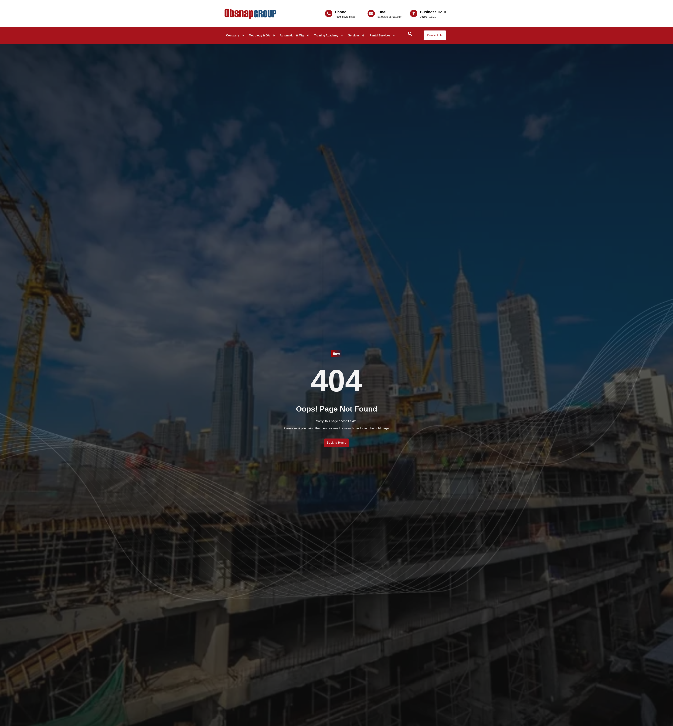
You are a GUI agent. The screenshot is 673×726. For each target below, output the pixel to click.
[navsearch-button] (409, 34)
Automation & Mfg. (292, 35)
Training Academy (326, 35)
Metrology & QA (259, 35)
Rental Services (379, 35)
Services (354, 35)
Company (232, 35)
